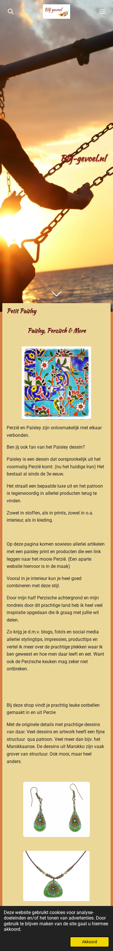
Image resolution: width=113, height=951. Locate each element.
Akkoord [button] (89, 941)
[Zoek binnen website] (10, 11)
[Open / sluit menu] (102, 11)
